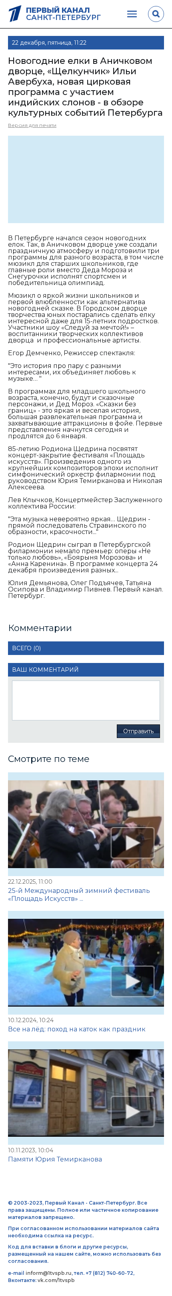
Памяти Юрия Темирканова (55, 1159)
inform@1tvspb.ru (49, 1273)
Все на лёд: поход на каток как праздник (77, 1029)
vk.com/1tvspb (56, 1280)
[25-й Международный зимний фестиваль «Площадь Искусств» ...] (86, 824)
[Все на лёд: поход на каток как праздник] (86, 963)
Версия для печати (32, 125)
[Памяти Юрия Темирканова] (86, 1093)
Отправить (138, 731)
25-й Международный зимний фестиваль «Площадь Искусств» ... (79, 894)
